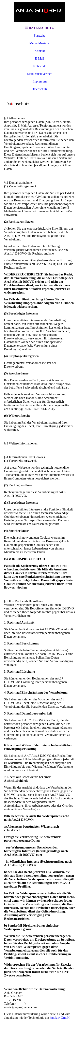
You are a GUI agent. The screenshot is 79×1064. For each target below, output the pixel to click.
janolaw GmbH (60, 1017)
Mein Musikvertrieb (39, 73)
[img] (39, 12)
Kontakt (39, 51)
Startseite (39, 35)
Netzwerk (39, 66)
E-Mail (39, 58)
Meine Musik (37, 43)
